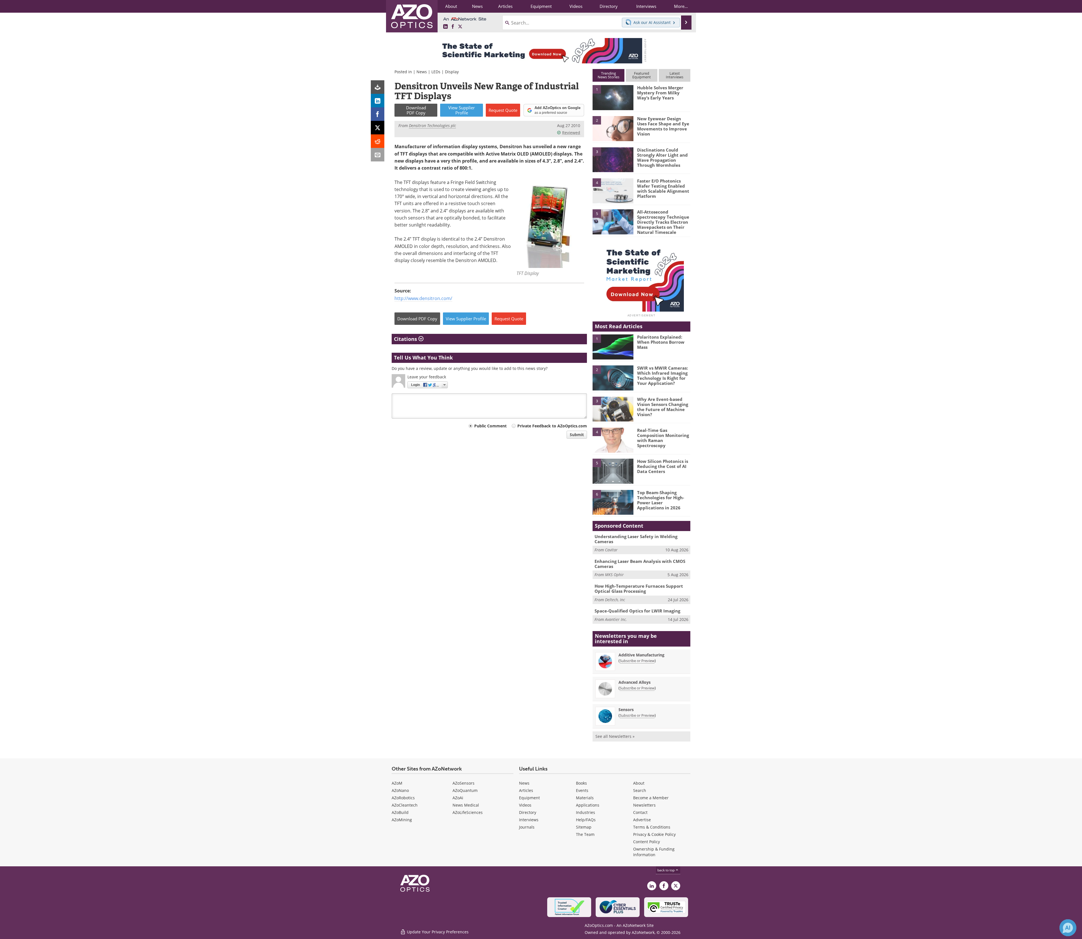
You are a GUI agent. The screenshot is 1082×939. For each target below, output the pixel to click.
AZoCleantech (405, 805)
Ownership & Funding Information (654, 851)
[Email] (377, 154)
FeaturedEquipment (641, 75)
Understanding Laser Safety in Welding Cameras (636, 539)
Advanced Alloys (634, 682)
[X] (377, 127)
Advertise (642, 819)
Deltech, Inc (615, 599)
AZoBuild (400, 812)
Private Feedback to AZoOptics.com (552, 426)
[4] (613, 190)
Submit (577, 434)
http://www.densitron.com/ (423, 298)
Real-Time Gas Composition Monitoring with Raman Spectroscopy (663, 437)
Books (581, 783)
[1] (613, 97)
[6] (613, 502)
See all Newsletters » (615, 736)
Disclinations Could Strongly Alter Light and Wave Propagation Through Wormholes (662, 157)
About (638, 783)
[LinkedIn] (377, 100)
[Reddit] (377, 141)
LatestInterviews (674, 75)
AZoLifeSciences (468, 812)
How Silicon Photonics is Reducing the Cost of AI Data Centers (662, 466)
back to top (666, 870)
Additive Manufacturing (641, 655)
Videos (525, 805)
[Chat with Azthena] (1067, 927)
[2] (613, 128)
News (421, 71)
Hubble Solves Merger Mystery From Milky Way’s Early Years (660, 93)
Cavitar (611, 549)
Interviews (528, 819)
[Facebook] (377, 114)
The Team (585, 834)
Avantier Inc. (616, 619)
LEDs (435, 71)
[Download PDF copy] (377, 87)
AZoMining (402, 819)
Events (582, 790)
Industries (585, 812)
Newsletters (644, 805)
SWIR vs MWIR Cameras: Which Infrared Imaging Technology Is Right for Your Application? (662, 375)
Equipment (529, 797)
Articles (526, 790)
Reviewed (571, 132)
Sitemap (583, 827)
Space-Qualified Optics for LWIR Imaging (637, 611)
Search (639, 790)
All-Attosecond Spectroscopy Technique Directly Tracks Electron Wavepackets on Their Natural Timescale (663, 222)
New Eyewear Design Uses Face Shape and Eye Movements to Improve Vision (663, 126)
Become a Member (651, 797)
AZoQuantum (465, 790)
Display (452, 71)
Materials (585, 797)
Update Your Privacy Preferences (437, 931)
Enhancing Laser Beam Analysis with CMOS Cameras (640, 563)
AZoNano (400, 790)
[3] (613, 159)
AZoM (397, 783)
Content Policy (646, 841)
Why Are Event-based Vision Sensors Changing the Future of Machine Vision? (662, 406)
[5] (613, 221)
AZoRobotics (403, 797)
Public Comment (490, 426)
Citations (406, 339)
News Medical (466, 805)
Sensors (626, 709)
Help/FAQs (586, 819)
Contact (640, 812)
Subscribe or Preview (637, 660)
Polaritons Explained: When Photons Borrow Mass (660, 342)
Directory (527, 812)
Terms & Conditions (651, 827)
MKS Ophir (614, 574)
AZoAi (458, 797)
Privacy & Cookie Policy (654, 834)
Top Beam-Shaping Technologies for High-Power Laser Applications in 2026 (660, 500)
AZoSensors (464, 783)
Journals (527, 827)
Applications (587, 805)
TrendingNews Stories (608, 75)
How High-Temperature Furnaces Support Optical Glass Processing (639, 588)
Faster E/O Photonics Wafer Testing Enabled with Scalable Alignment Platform (663, 188)
